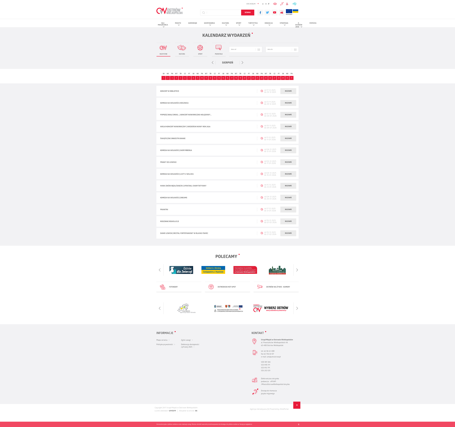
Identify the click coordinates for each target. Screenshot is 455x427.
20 (245, 78)
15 (223, 78)
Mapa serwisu (161, 340)
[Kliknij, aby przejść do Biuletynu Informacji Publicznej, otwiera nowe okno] (282, 13)
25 (266, 78)
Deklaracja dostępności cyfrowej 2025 (190, 346)
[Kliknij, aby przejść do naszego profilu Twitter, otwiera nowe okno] (267, 13)
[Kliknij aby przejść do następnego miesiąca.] (242, 62)
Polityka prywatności (164, 345)
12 (210, 78)
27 (274, 78)
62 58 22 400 (269, 351)
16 (227, 78)
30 (287, 78)
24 (261, 78)
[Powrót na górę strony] (296, 405)
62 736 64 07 (269, 354)
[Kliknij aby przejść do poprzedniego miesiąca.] (213, 62)
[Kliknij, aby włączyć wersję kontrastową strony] (275, 3)
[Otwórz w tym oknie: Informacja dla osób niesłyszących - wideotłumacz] (255, 395)
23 (257, 78)
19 (240, 78)
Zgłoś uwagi (186, 340)
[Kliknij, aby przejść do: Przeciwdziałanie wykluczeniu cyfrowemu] (288, 4)
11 (206, 78)
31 (291, 78)
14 (219, 78)
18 (236, 78)
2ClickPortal (284, 409)
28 (279, 78)
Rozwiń (288, 91)
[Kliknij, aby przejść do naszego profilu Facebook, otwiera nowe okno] (260, 13)
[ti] (268, 409)
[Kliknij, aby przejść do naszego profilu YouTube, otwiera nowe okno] (275, 13)
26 (270, 78)
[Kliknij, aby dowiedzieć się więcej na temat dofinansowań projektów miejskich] (289, 12)
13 (214, 78)
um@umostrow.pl (274, 357)
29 (283, 78)
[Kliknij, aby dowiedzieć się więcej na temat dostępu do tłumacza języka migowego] (282, 4)
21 (249, 78)
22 (253, 78)
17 (231, 78)
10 (202, 78)
